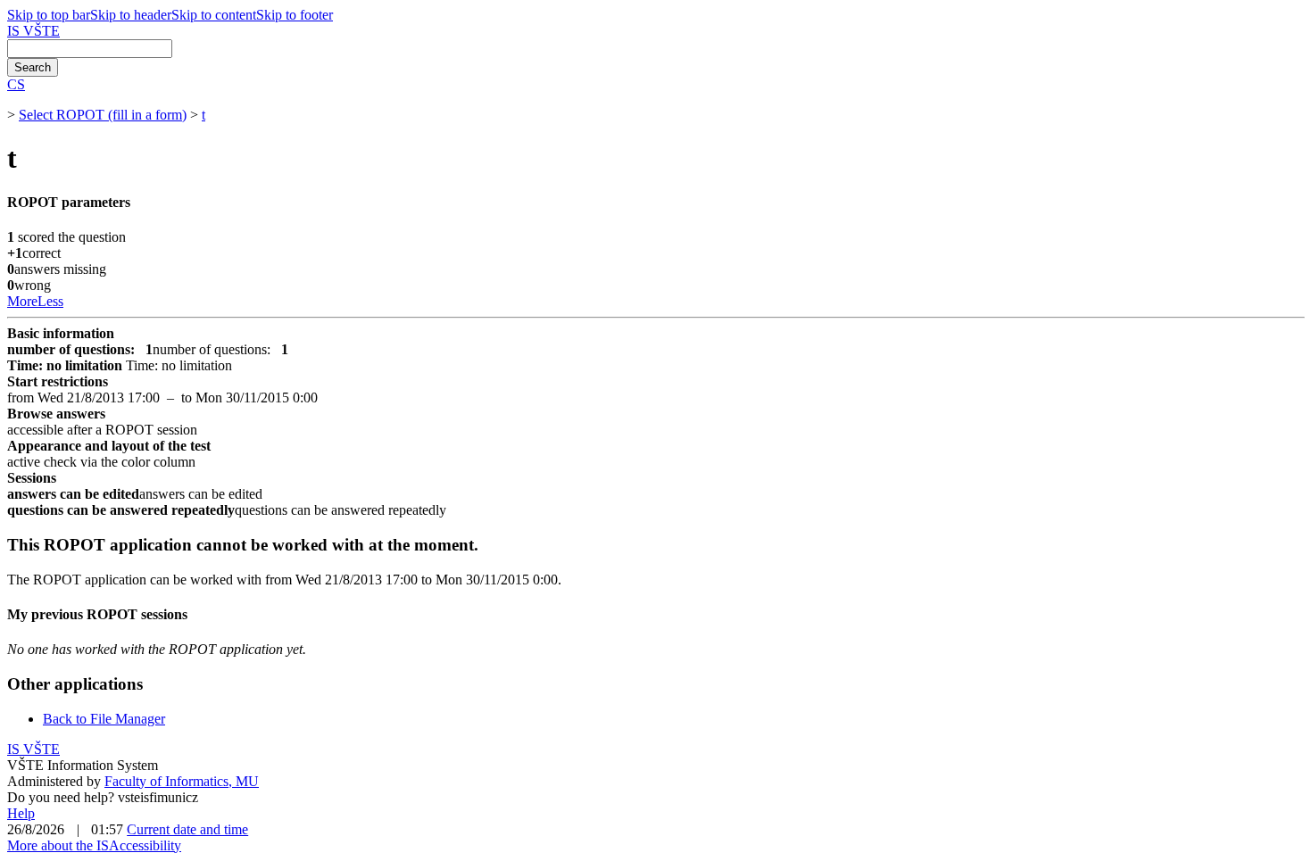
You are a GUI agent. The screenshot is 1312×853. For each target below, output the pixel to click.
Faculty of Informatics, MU (181, 781)
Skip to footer (294, 14)
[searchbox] (89, 48)
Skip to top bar (48, 14)
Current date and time (187, 829)
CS (16, 84)
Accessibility (145, 845)
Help (21, 813)
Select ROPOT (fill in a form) (103, 114)
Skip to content (213, 14)
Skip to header (130, 14)
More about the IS (58, 845)
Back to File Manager (104, 718)
